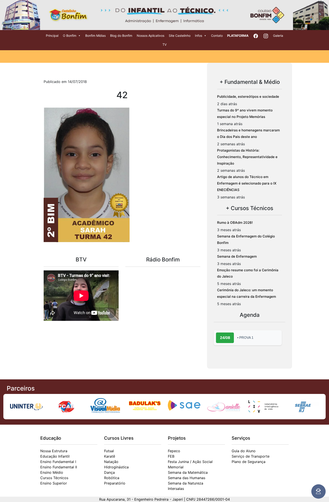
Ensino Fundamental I (58, 461)
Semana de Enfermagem (237, 256)
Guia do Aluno (244, 451)
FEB (171, 456)
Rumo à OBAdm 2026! (235, 222)
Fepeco (174, 451)
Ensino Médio (51, 472)
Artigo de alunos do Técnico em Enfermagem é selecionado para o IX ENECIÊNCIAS (246, 183)
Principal (52, 35)
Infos (198, 35)
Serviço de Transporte (250, 456)
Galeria (278, 35)
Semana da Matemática (188, 472)
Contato (217, 35)
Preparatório (114, 483)
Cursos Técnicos (54, 478)
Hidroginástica (116, 467)
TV (164, 44)
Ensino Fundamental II (58, 467)
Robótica (111, 478)
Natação (111, 461)
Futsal (109, 451)
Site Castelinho (179, 35)
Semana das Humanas (186, 478)
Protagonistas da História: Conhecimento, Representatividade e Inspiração (247, 156)
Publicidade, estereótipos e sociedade (248, 96)
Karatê (109, 456)
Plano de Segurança (248, 461)
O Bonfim (69, 35)
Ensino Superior (53, 483)
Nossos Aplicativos (150, 35)
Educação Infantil (55, 456)
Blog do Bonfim (121, 35)
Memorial (176, 467)
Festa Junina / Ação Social (190, 461)
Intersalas (176, 488)
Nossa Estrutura (53, 451)
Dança (109, 472)
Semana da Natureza (185, 483)
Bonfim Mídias (95, 35)
